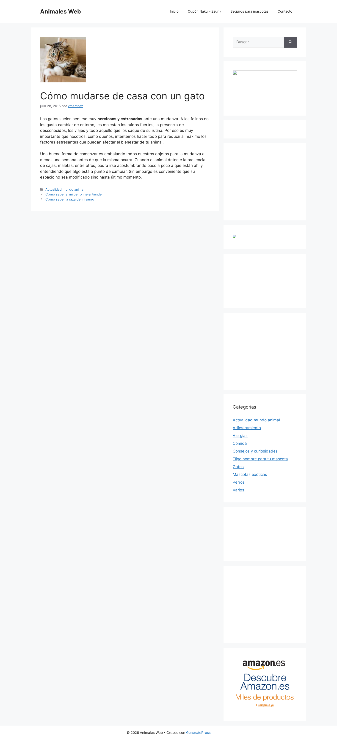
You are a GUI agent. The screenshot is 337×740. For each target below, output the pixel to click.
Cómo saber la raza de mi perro (69, 199)
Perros (239, 482)
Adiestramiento (247, 428)
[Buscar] (290, 42)
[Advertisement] (267, 180)
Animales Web (60, 11)
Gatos (238, 466)
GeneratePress (198, 732)
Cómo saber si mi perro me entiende (73, 194)
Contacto (285, 11)
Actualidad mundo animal (64, 189)
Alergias (240, 435)
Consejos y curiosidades (255, 451)
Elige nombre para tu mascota (260, 459)
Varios (238, 490)
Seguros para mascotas (249, 11)
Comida (240, 443)
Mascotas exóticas (250, 474)
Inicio (174, 11)
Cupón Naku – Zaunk (204, 11)
